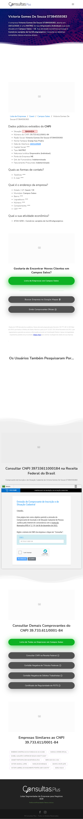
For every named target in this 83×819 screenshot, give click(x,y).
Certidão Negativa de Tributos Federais (41, 665)
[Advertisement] (41, 66)
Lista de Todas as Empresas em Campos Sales (41, 642)
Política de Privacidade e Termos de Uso (41, 802)
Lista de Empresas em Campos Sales (41, 281)
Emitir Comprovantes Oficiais (41, 309)
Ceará (31, 116)
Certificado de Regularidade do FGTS (41, 685)
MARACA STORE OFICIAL (58, 752)
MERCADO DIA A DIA (52, 760)
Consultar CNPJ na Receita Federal (41, 655)
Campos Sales (44, 116)
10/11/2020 (35, 144)
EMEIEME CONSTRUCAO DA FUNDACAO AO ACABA (28, 752)
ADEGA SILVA (59, 768)
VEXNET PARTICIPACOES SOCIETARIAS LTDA (25, 760)
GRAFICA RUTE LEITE (59, 764)
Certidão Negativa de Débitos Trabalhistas (41, 675)
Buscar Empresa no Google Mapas (41, 299)
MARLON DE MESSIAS (40, 764)
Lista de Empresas (18, 116)
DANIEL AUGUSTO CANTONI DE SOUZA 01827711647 (28, 756)
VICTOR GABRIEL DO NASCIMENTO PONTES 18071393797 (30, 768)
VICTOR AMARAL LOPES (19, 764)
